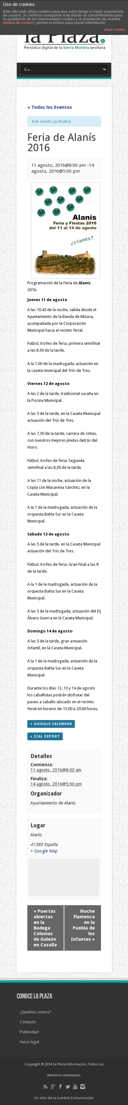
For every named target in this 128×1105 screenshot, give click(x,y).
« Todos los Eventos (49, 107)
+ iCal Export (45, 736)
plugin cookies (114, 29)
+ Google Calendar (51, 724)
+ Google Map (43, 850)
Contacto (28, 1022)
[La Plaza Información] (64, 47)
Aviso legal (29, 1042)
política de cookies (18, 23)
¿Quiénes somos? (35, 1012)
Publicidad (29, 1032)
